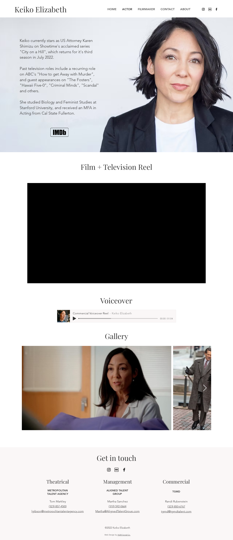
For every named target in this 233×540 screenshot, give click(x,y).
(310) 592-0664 (117, 506)
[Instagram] (203, 9)
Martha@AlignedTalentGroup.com (117, 511)
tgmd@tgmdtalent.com (176, 511)
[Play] (74, 318)
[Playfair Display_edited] (210, 9)
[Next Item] (205, 388)
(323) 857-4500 (57, 506)
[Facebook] (216, 9)
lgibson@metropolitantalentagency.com (57, 511)
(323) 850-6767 (176, 506)
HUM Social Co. (124, 535)
